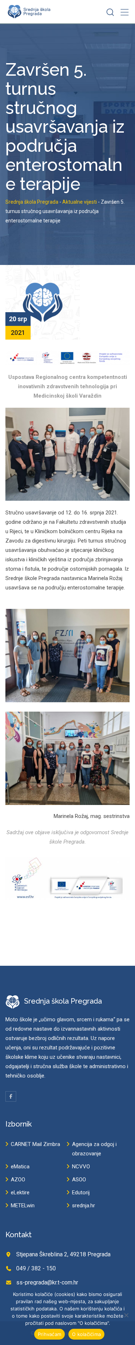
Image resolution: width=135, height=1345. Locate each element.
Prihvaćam (49, 1334)
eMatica (20, 1166)
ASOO (79, 1179)
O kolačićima (86, 1334)
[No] (126, 1315)
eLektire (20, 1192)
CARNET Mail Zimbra (35, 1144)
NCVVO (81, 1166)
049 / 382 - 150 (36, 1268)
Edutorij (81, 1192)
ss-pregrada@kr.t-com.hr (47, 1282)
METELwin (23, 1205)
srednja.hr (83, 1205)
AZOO (18, 1179)
